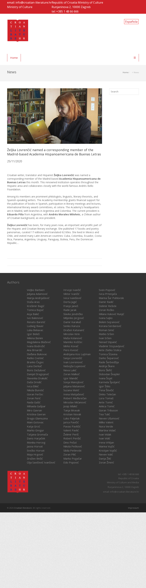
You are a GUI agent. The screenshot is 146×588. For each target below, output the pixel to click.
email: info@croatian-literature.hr (29, 2)
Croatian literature (23, 507)
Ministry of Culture (19, 7)
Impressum (133, 507)
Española (131, 22)
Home (14, 57)
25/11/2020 (14, 161)
